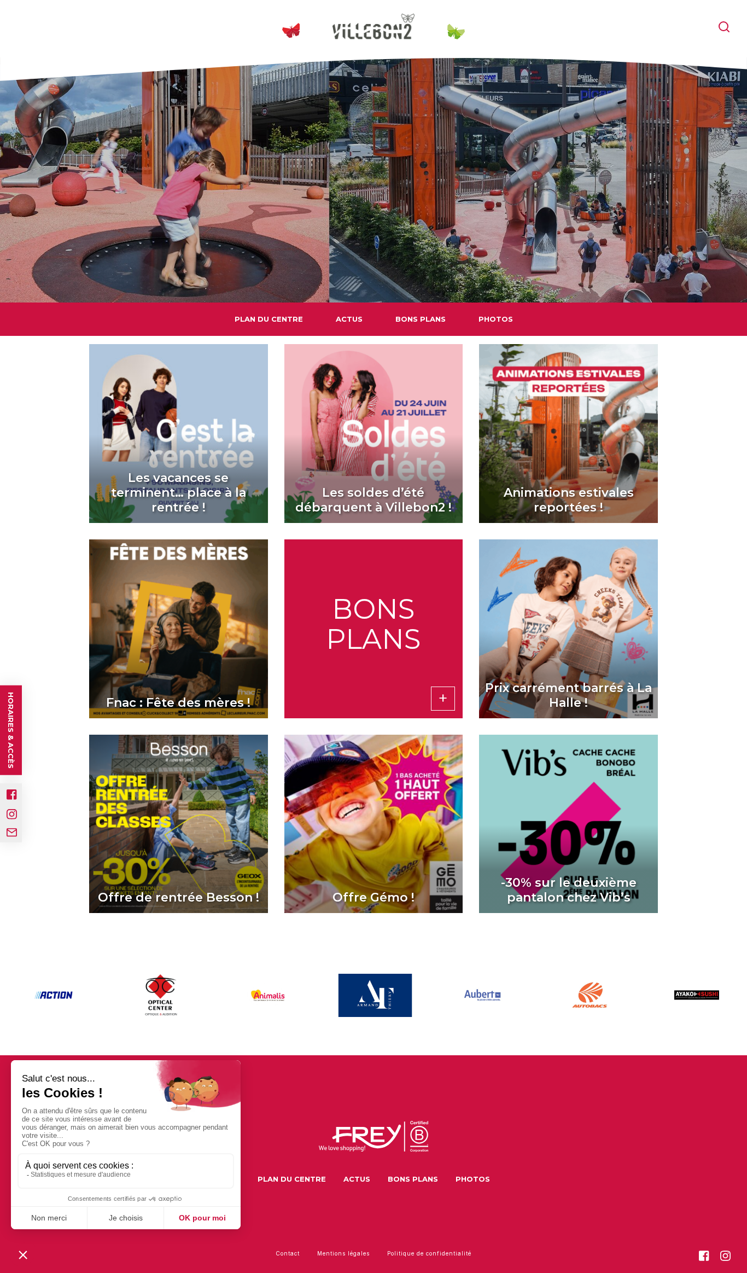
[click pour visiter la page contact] (12, 832)
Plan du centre (269, 319)
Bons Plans (420, 319)
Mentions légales (343, 1253)
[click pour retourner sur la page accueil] (373, 28)
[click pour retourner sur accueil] (53, 995)
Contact (288, 1253)
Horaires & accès (11, 730)
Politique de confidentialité (429, 1253)
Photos (495, 319)
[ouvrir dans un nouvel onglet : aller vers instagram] (12, 814)
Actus (349, 319)
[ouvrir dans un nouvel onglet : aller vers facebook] (12, 794)
